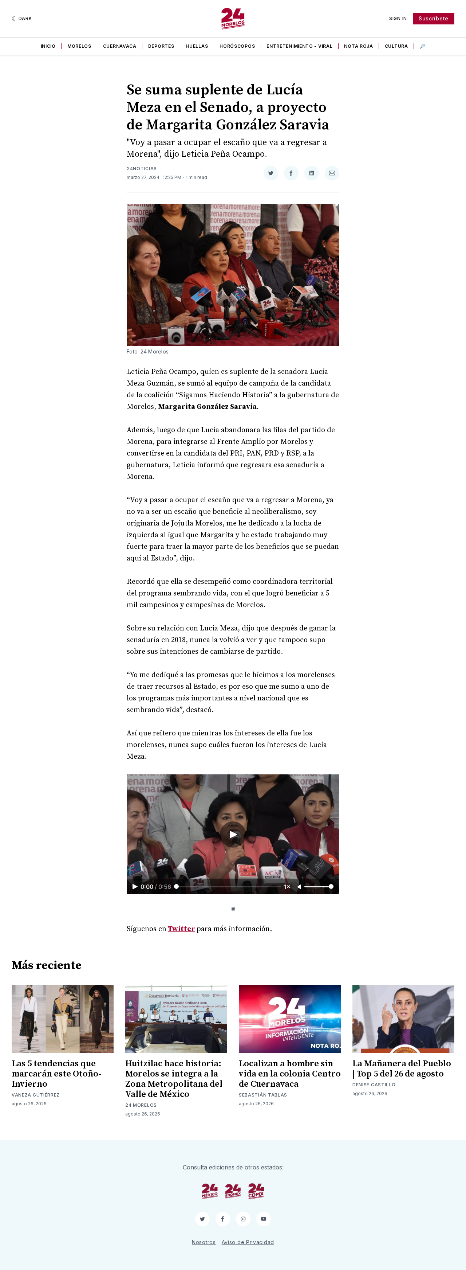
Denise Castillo (374, 1084)
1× (287, 886)
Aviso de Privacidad (248, 1242)
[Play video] (233, 834)
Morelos (79, 46)
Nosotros (204, 1242)
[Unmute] (300, 887)
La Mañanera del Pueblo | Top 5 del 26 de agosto (401, 1068)
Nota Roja (358, 46)
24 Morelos (141, 1105)
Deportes (161, 46)
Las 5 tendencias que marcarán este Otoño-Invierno (56, 1074)
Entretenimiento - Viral (299, 46)
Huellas (197, 46)
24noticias (142, 168)
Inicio (48, 46)
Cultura (396, 46)
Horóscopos (237, 46)
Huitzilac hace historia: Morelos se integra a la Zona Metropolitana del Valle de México (173, 1079)
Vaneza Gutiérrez (36, 1095)
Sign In (398, 18)
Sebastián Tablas (263, 1095)
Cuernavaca (120, 46)
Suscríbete (434, 18)
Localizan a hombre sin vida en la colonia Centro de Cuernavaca (290, 1074)
